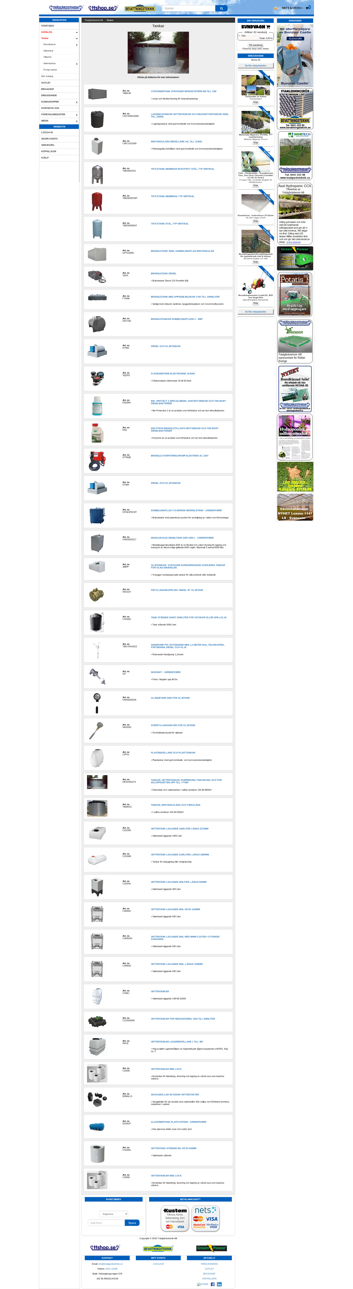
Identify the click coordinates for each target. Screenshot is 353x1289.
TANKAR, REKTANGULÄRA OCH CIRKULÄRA (175, 805)
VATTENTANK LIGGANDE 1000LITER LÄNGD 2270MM (179, 828)
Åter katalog (47, 76)
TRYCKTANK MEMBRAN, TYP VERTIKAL (172, 196)
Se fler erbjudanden (255, 65)
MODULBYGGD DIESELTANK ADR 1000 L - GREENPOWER (182, 538)
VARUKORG (47, 145)
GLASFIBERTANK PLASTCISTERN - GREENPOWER (178, 1122)
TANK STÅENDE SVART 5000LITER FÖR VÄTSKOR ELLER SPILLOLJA (189, 617)
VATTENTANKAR (160, 991)
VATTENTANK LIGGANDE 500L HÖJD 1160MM (175, 909)
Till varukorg (256, 45)
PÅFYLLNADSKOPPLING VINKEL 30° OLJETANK (177, 590)
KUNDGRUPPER (50, 101)
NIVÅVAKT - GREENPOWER (166, 672)
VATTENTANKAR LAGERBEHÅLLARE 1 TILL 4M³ (177, 1041)
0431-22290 (111, 1269)
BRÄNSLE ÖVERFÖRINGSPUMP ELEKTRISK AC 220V (179, 455)
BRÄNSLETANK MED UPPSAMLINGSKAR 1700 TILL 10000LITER (185, 297)
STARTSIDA (47, 26)
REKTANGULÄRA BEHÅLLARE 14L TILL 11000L (176, 141)
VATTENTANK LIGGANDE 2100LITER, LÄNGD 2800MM (180, 854)
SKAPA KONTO (49, 138)
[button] (292, 8)
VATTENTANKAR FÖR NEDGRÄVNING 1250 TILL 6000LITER (183, 1019)
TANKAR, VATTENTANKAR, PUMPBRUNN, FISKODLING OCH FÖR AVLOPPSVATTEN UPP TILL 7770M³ (186, 781)
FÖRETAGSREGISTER (53, 114)
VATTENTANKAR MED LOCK (166, 1069)
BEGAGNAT (47, 89)
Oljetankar (48, 50)
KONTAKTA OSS (50, 108)
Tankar (44, 38)
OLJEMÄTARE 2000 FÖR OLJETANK (170, 698)
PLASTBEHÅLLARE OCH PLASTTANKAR (173, 752)
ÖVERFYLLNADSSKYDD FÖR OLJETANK (173, 725)
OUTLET (45, 82)
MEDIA (44, 120)
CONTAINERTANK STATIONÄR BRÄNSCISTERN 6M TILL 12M (183, 91)
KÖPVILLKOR (48, 151)
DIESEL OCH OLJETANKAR (166, 346)
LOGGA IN (47, 132)
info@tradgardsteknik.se (110, 1264)
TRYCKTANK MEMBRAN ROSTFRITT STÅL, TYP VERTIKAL (182, 169)
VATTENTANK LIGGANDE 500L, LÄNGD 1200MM (177, 964)
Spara (132, 1222)
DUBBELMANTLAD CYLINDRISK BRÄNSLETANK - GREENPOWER (186, 510)
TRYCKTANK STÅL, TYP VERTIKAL (170, 223)
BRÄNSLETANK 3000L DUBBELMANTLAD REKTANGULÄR (182, 251)
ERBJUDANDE (49, 95)
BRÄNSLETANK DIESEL (163, 273)
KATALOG (46, 32)
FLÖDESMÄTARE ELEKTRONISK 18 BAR (173, 373)
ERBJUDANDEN (209, 1264)
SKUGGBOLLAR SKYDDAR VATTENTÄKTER (175, 1094)
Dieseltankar (49, 44)
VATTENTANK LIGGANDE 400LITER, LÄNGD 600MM (179, 882)
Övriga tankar (50, 69)
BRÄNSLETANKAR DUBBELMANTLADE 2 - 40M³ (177, 319)
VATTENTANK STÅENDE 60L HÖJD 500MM (173, 1148)
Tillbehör (47, 57)
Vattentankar (49, 63)
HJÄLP (45, 157)
